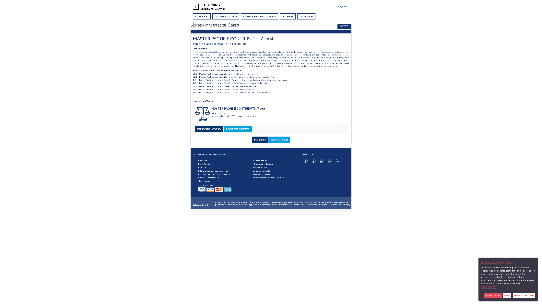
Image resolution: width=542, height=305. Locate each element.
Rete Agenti (204, 164)
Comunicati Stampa (263, 164)
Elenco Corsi (279, 139)
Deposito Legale (261, 174)
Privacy (202, 167)
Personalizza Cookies (524, 295)
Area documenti (261, 171)
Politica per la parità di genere (214, 174)
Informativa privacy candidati (213, 171)
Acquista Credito (238, 129)
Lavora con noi (260, 160)
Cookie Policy (488, 286)
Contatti (202, 160)
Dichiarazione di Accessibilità (268, 177)
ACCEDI (344, 26)
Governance (204, 181)
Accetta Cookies (493, 295)
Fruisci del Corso (209, 129)
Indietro (260, 139)
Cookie (202, 177)
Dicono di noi (260, 167)
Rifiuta (507, 295)
